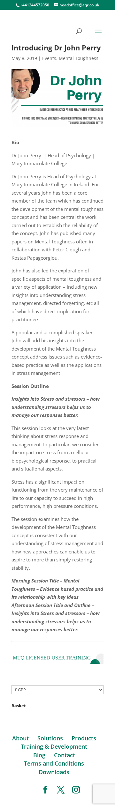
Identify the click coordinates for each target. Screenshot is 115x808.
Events (49, 58)
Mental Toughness (78, 58)
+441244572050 (34, 5)
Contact (64, 755)
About (20, 738)
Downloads (54, 772)
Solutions (50, 738)
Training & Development (54, 746)
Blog (39, 755)
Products (84, 738)
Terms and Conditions (54, 763)
